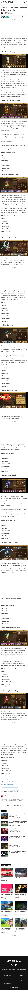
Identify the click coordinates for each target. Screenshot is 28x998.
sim (14, 791)
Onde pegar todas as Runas (8, 782)
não (17, 791)
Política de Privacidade (20, 978)
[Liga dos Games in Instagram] (16, 965)
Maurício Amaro (6, 795)
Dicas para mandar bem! (8, 784)
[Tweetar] (4, 17)
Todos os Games (7, 983)
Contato (7, 980)
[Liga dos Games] (7, 2)
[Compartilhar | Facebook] (2, 17)
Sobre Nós (21, 975)
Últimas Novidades (7, 975)
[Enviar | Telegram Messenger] (8, 17)
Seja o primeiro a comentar (14, 805)
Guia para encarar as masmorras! (10, 787)
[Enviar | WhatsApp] (6, 17)
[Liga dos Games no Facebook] (12, 965)
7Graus (16, 987)
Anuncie (20, 980)
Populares (8, 978)
